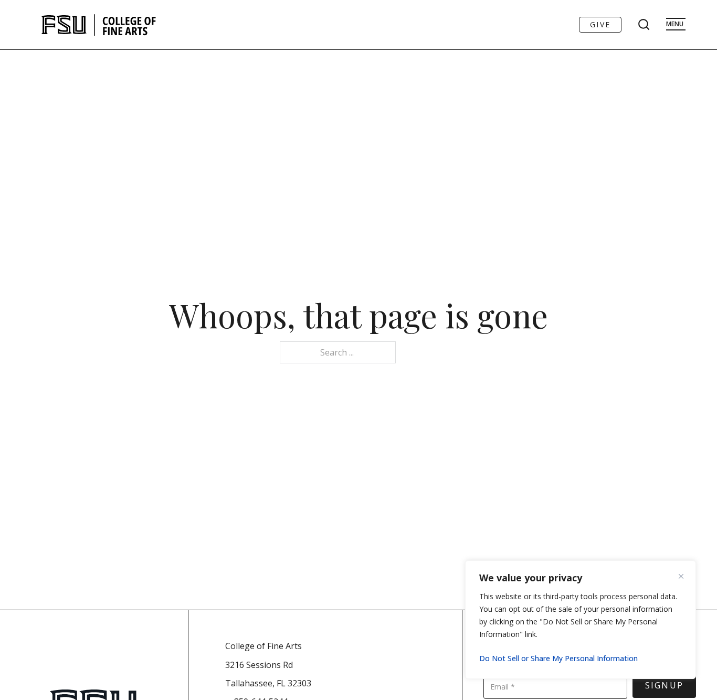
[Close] (685, 576)
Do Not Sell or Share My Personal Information (558, 658)
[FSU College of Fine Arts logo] (98, 24)
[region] (580, 619)
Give (600, 24)
